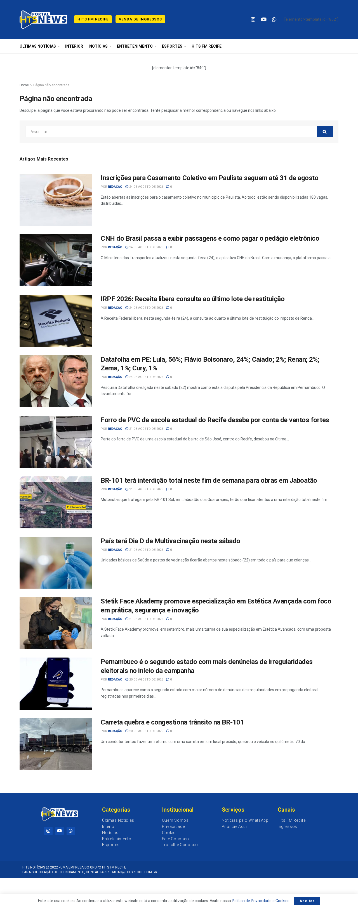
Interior (74, 46)
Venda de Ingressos (140, 19)
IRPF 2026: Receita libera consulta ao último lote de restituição (192, 299)
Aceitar (307, 901)
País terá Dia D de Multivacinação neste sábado (170, 541)
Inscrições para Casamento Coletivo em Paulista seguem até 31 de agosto (209, 178)
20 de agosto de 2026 (145, 679)
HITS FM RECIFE (207, 46)
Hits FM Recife (93, 19)
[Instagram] (48, 831)
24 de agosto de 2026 (145, 187)
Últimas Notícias (38, 46)
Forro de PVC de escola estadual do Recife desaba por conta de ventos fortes (215, 420)
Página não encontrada (51, 85)
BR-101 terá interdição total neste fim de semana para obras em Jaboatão (209, 480)
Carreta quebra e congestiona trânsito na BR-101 (172, 722)
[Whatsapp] (71, 831)
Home (24, 85)
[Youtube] (59, 831)
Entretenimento (135, 46)
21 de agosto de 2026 (145, 429)
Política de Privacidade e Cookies (260, 900)
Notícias (98, 46)
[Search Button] (325, 131)
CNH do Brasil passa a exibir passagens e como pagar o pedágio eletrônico (210, 238)
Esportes (172, 46)
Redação (115, 187)
